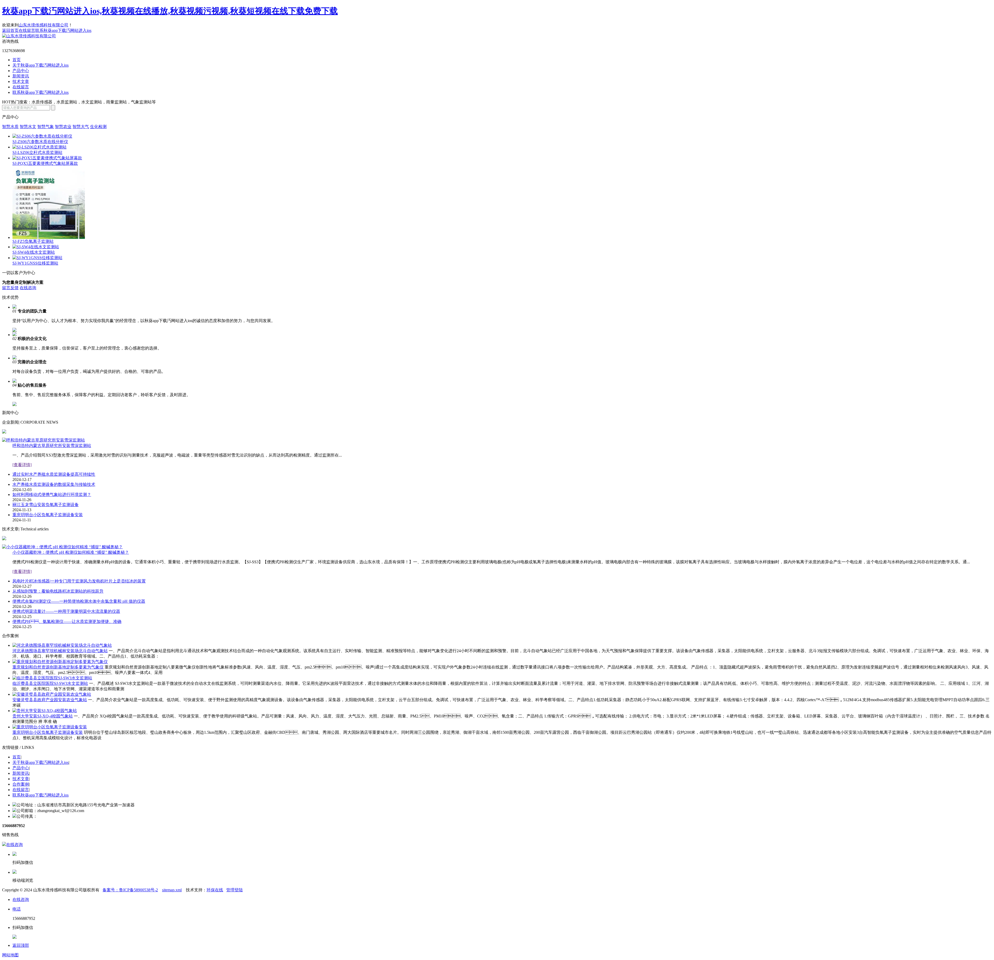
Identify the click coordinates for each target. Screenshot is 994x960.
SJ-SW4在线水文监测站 (33, 252)
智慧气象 (45, 126)
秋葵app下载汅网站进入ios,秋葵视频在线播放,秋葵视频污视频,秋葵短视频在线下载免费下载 (170, 11)
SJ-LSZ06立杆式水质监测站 (37, 152)
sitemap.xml (172, 890)
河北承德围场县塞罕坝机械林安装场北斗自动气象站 (60, 651)
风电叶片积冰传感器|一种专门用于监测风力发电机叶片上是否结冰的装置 (79, 581)
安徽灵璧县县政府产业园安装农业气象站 (49, 700)
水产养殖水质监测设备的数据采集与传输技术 (53, 484)
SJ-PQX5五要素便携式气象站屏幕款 (45, 163)
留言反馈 (10, 288)
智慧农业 (63, 126)
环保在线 (215, 890)
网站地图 (10, 955)
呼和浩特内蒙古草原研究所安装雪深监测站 (51, 445)
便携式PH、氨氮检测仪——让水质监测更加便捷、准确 (66, 621)
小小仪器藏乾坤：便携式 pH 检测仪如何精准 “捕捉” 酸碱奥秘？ (70, 552)
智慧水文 (28, 126)
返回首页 (10, 30)
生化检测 (98, 126)
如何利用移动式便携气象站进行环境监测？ (51, 494)
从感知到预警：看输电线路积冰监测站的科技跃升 (58, 591)
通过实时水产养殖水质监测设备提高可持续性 (53, 474)
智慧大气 (80, 126)
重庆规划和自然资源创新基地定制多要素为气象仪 (58, 667)
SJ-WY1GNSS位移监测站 (35, 263)
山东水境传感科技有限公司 (43, 25)
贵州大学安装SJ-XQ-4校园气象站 (42, 716)
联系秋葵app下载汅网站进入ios (63, 30)
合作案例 (20, 784)
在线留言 (27, 30)
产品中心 (20, 70)
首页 (16, 60)
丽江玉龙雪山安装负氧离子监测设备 (45, 504)
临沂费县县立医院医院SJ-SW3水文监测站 (50, 683)
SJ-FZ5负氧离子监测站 (33, 241)
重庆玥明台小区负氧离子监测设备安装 (47, 515)
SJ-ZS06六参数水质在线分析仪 (40, 141)
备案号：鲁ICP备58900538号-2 (130, 890)
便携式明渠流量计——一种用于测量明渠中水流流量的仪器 (66, 611)
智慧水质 (10, 126)
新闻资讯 (20, 76)
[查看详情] (22, 465)
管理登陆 (234, 890)
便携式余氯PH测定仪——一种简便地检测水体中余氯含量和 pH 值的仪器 (78, 601)
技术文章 (20, 81)
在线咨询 (28, 288)
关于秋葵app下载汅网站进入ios (40, 65)
